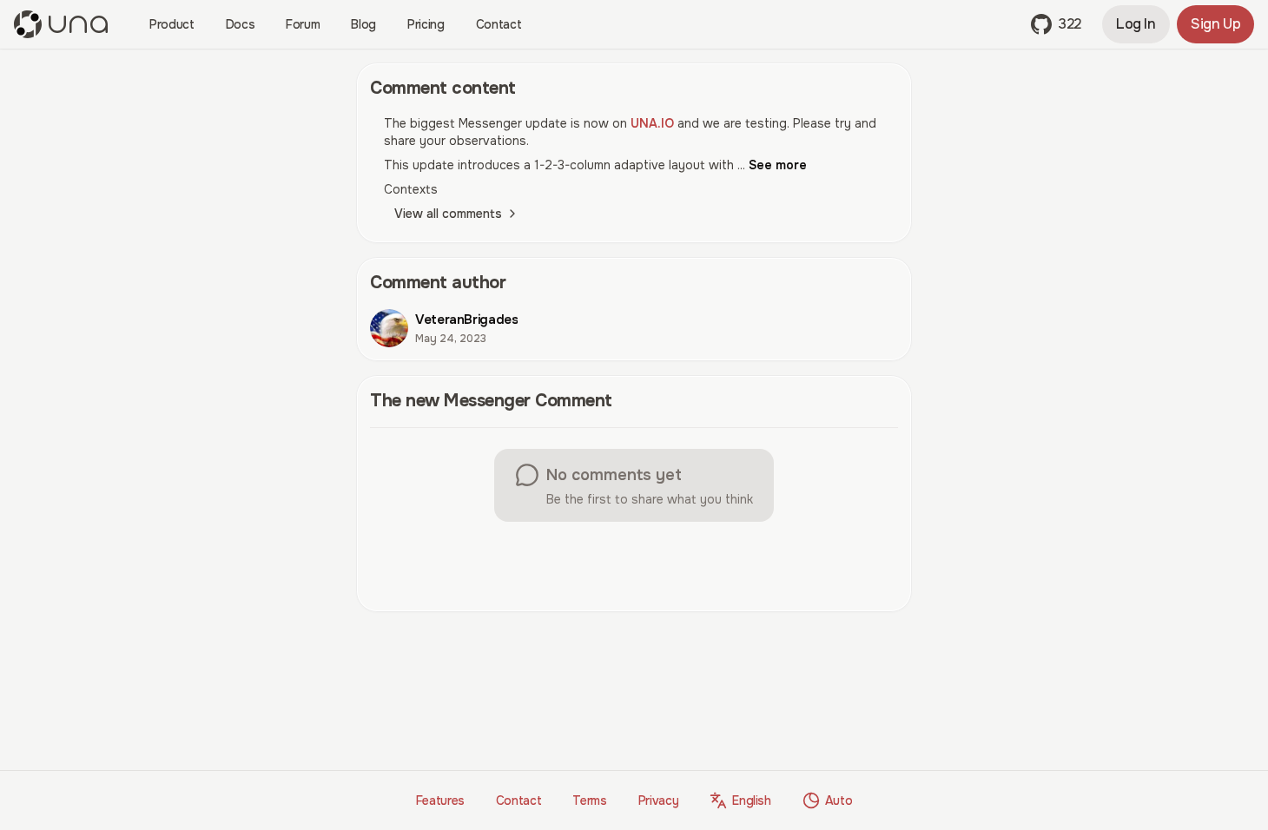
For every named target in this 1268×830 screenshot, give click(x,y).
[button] (1056, 24)
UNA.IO (652, 123)
